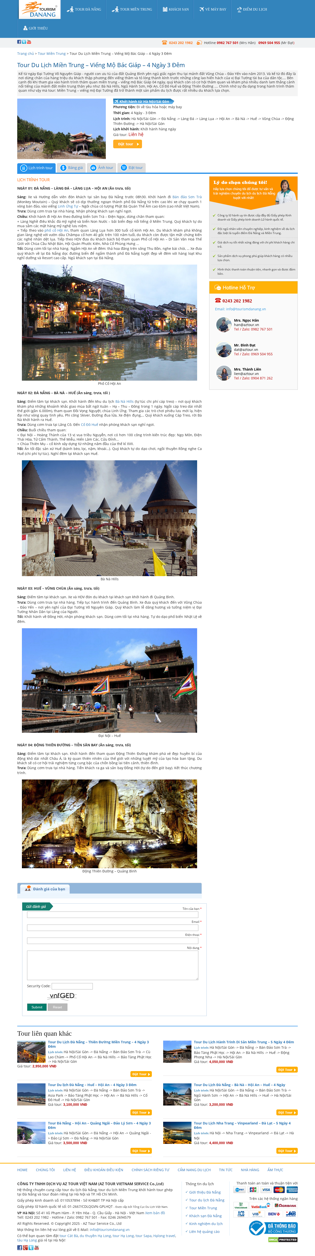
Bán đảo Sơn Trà (187, 196)
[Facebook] (19, 1248)
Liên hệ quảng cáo (204, 1231)
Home (22, 1169)
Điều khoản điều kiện (103, 1169)
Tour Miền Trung (52, 53)
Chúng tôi (45, 1169)
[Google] (25, 1248)
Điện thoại (193, 934)
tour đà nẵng (88, 9)
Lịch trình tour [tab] (41, 167)
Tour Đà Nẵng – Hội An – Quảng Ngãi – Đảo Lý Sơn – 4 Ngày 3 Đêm (99, 1125)
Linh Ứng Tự (68, 206)
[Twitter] (31, 1248)
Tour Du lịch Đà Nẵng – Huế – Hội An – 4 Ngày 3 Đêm (92, 1084)
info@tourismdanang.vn (110, 1229)
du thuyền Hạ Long (95, 1235)
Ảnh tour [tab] (105, 167)
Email (197, 921)
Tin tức (226, 1169)
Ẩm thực (275, 1169)
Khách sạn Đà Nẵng (205, 1215)
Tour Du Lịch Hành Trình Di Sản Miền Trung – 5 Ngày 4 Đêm (244, 1042)
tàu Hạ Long (27, 1240)
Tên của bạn (192, 908)
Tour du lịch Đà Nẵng (206, 1200)
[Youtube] (36, 1248)
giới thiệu (38, 28)
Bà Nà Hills (124, 401)
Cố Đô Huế (89, 424)
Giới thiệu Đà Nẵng (205, 1192)
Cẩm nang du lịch (194, 1169)
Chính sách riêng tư (150, 1169)
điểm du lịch (255, 9)
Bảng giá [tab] (75, 167)
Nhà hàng (250, 1169)
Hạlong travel (164, 1235)
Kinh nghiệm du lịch (206, 1223)
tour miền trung (136, 9)
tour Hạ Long (123, 1235)
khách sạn (179, 9)
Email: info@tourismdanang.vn (240, 309)
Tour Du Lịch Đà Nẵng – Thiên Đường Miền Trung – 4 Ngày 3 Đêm (98, 1044)
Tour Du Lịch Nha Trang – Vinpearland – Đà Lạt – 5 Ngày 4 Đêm (242, 1125)
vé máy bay (215, 9)
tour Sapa (144, 1235)
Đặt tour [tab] (136, 167)
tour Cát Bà (69, 1235)
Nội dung (194, 947)
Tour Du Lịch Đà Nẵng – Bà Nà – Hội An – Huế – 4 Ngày (239, 1084)
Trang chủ (25, 53)
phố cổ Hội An (56, 230)
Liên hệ (69, 1169)
